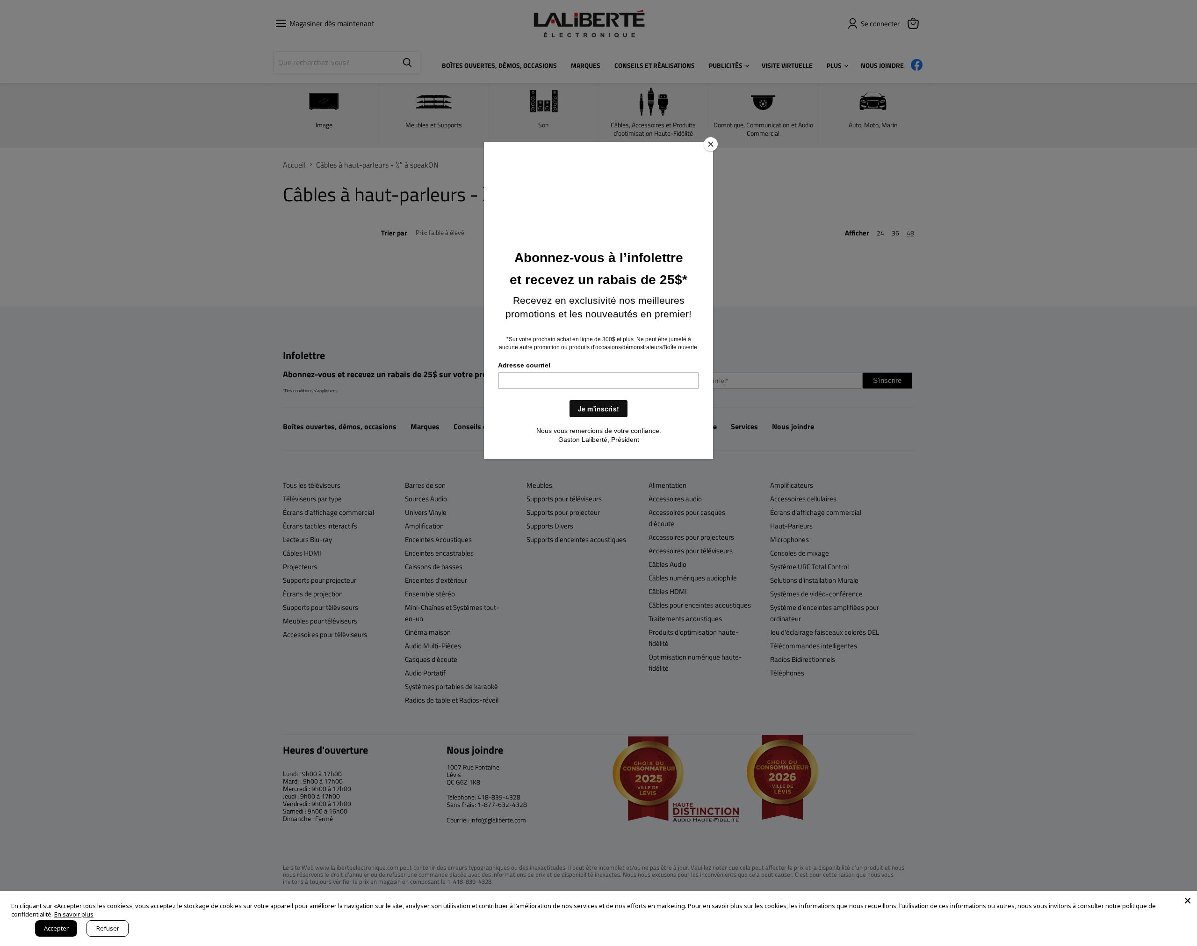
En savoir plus (74, 914)
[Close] (711, 144)
